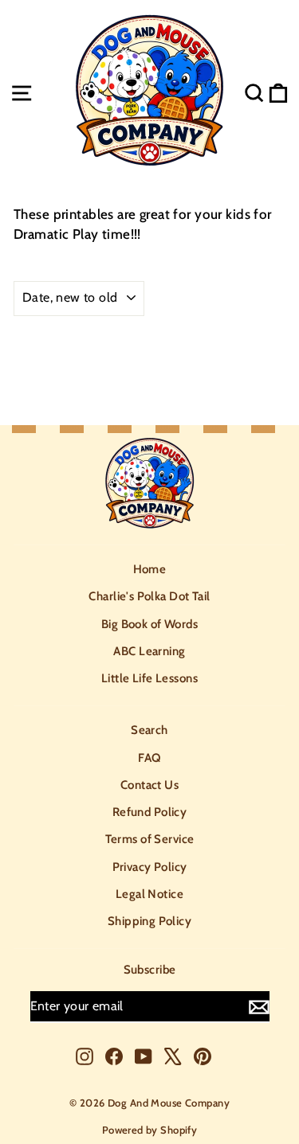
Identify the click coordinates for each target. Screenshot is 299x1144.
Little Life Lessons (149, 678)
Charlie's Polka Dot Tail (149, 596)
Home (150, 569)
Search (149, 730)
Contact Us (149, 785)
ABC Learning (149, 651)
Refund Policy (149, 812)
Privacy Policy (149, 867)
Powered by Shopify (150, 1129)
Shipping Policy (149, 921)
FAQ (149, 758)
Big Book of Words (149, 624)
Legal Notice (149, 894)
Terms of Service (150, 839)
